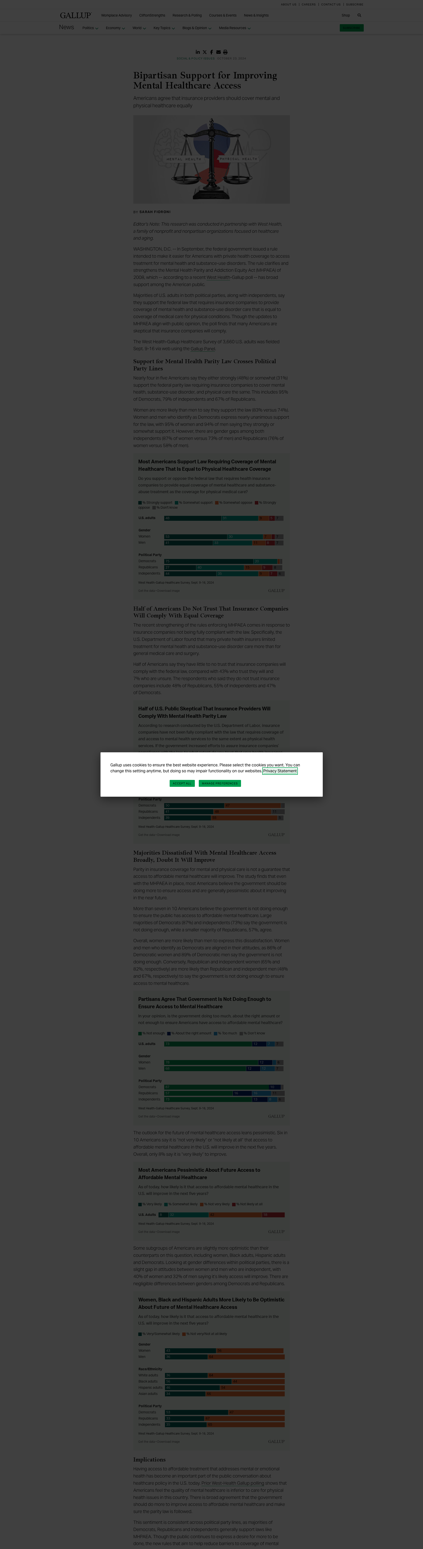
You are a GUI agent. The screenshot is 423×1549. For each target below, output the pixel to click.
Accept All (182, 783)
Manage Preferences (220, 783)
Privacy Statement (280, 771)
